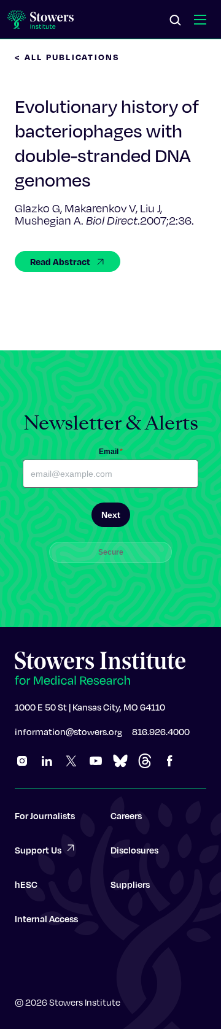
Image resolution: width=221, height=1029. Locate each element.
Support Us (38, 849)
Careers (126, 815)
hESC (26, 884)
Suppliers (130, 884)
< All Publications (67, 57)
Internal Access (46, 918)
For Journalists (45, 815)
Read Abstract (60, 261)
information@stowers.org (68, 731)
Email (111, 451)
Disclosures (134, 849)
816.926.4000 (161, 731)
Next (110, 515)
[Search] (176, 21)
